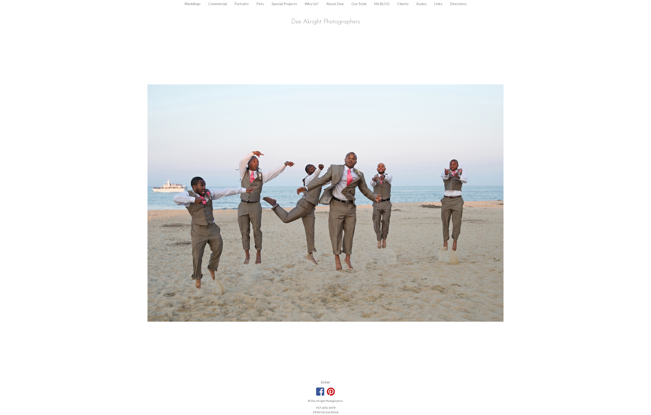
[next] (486, 202)
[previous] (164, 202)
